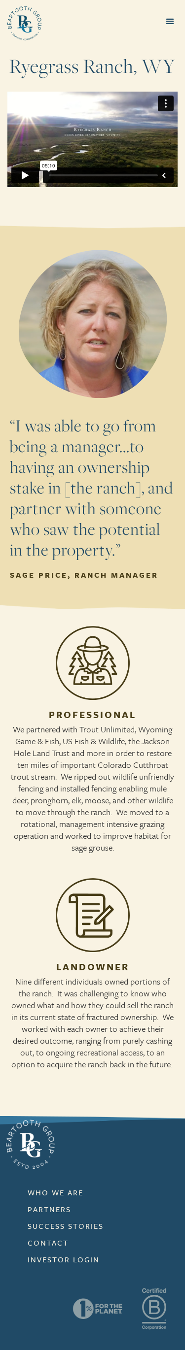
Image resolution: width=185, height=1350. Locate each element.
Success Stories (66, 1225)
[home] (22, 23)
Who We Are (55, 1192)
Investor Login (64, 1259)
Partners (49, 1209)
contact (48, 1242)
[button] (170, 21)
